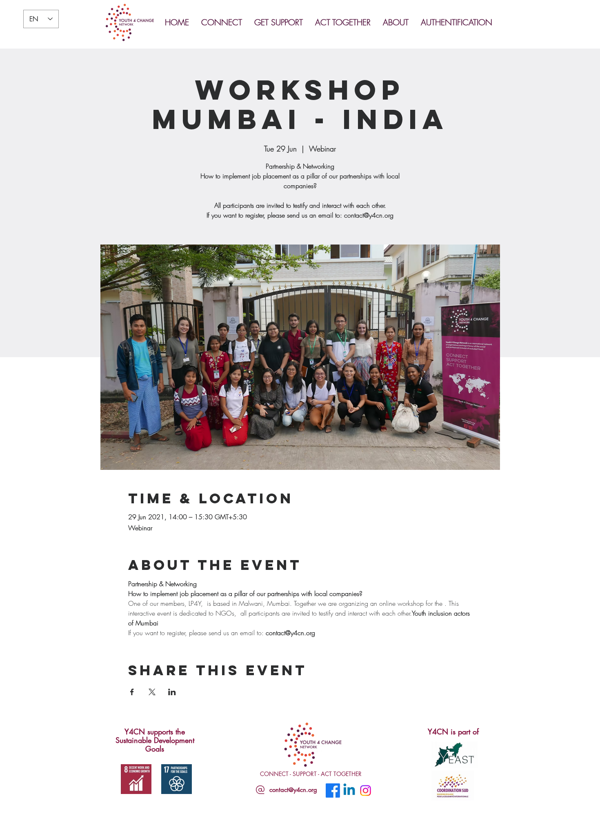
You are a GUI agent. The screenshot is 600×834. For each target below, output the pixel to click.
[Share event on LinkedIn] (172, 692)
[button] (223, 22)
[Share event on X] (152, 692)
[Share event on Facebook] (132, 692)
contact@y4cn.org (293, 790)
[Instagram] (365, 790)
